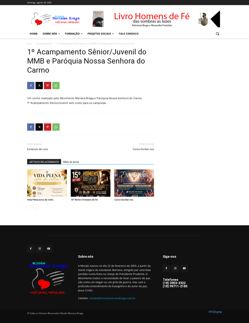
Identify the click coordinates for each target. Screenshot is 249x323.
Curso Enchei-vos (143, 149)
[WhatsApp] (56, 85)
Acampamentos (44, 43)
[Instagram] (39, 248)
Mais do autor (71, 161)
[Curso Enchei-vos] (134, 183)
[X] (39, 85)
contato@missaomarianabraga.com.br (112, 298)
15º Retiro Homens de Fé (84, 199)
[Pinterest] (47, 85)
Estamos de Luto (37, 149)
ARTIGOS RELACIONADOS (44, 161)
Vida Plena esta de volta (40, 199)
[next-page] (35, 207)
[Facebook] (30, 85)
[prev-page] (29, 207)
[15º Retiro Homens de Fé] (90, 183)
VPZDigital (215, 312)
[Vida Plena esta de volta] (47, 183)
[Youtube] (48, 248)
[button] (217, 33)
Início (29, 43)
